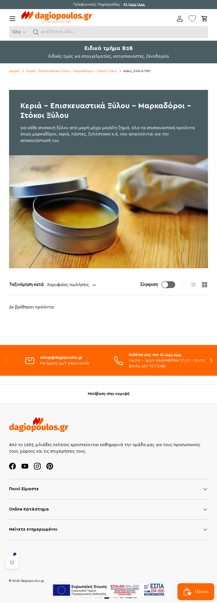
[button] (36, 32)
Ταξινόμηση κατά (26, 284)
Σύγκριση (149, 284)
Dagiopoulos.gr (32, 580)
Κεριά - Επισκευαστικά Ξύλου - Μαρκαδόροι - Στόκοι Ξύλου (71, 71)
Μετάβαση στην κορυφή (108, 394)
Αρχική (14, 71)
